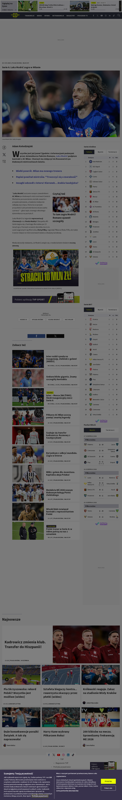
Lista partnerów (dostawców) (67, 791)
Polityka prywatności (40, 796)
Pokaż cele (108, 788)
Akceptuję (108, 781)
